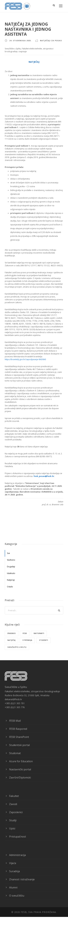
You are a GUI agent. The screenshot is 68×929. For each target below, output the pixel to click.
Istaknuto (11, 573)
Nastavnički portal (20, 769)
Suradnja (14, 871)
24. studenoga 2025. (20, 40)
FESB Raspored (18, 729)
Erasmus (11, 633)
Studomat (15, 753)
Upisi (12, 828)
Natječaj (11, 640)
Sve (8, 553)
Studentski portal (19, 745)
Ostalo (10, 586)
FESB (25, 633)
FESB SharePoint (19, 737)
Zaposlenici (16, 812)
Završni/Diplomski (20, 777)
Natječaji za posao (51, 40)
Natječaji (11, 580)
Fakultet (14, 796)
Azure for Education (21, 761)
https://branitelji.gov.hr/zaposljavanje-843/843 (25, 359)
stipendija (27, 640)
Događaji (11, 566)
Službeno (11, 560)
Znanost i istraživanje (22, 879)
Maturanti (39, 633)
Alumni (13, 887)
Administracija (17, 855)
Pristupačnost (17, 836)
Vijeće (12, 863)
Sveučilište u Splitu (16, 647)
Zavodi (13, 804)
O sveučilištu (16, 895)
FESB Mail (15, 720)
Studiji (12, 820)
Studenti (43, 640)
